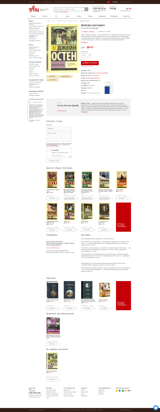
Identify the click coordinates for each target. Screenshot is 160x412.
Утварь (90, 16)
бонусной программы (52, 146)
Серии (82, 393)
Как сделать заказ (47, 2)
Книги (67, 16)
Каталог (45, 16)
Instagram (100, 392)
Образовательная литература (33, 36)
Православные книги (34, 28)
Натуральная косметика (35, 82)
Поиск (86, 9)
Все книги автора (61, 110)
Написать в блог (68, 393)
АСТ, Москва (95, 75)
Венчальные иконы (34, 55)
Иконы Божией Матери (35, 50)
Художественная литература (64, 21)
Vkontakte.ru (101, 393)
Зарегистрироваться (125, 2)
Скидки (125, 16)
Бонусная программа (69, 395)
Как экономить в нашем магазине (85, 2)
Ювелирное (114, 16)
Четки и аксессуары (34, 75)
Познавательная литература (36, 33)
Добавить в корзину (90, 63)
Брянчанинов (64, 12)
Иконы (79, 16)
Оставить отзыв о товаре (70, 392)
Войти (116, 2)
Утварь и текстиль (33, 73)
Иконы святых (32, 52)
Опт (56, 16)
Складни (31, 54)
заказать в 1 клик (87, 66)
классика (52, 76)
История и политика (34, 30)
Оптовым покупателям (51, 395)
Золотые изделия (33, 93)
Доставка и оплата (34, 2)
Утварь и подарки (35, 62)
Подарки (31, 71)
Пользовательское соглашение (94, 409)
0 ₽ (108, 2)
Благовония (32, 68)
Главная (33, 16)
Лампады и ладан (33, 64)
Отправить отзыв (54, 160)
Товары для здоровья (34, 87)
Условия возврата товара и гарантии (64, 2)
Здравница (102, 16)
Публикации (84, 395)
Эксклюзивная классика (93, 78)
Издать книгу (67, 390)
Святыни (31, 70)
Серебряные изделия (34, 95)
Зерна (34, 9)
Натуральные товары (36, 80)
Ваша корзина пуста (125, 10)
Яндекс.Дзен (101, 390)
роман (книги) (66, 76)
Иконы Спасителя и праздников (34, 48)
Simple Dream (127, 409)
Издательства (84, 392)
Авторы (83, 390)
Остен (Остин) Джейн (89, 28)
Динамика (41, 409)
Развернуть (84, 42)
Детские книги (32, 38)
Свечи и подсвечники (34, 66)
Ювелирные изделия (36, 91)
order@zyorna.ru (97, 11)
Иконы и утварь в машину (35, 57)
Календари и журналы (34, 40)
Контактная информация (52, 393)
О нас (47, 397)
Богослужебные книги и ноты (36, 26)
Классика (75, 21)
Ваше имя (49, 125)
